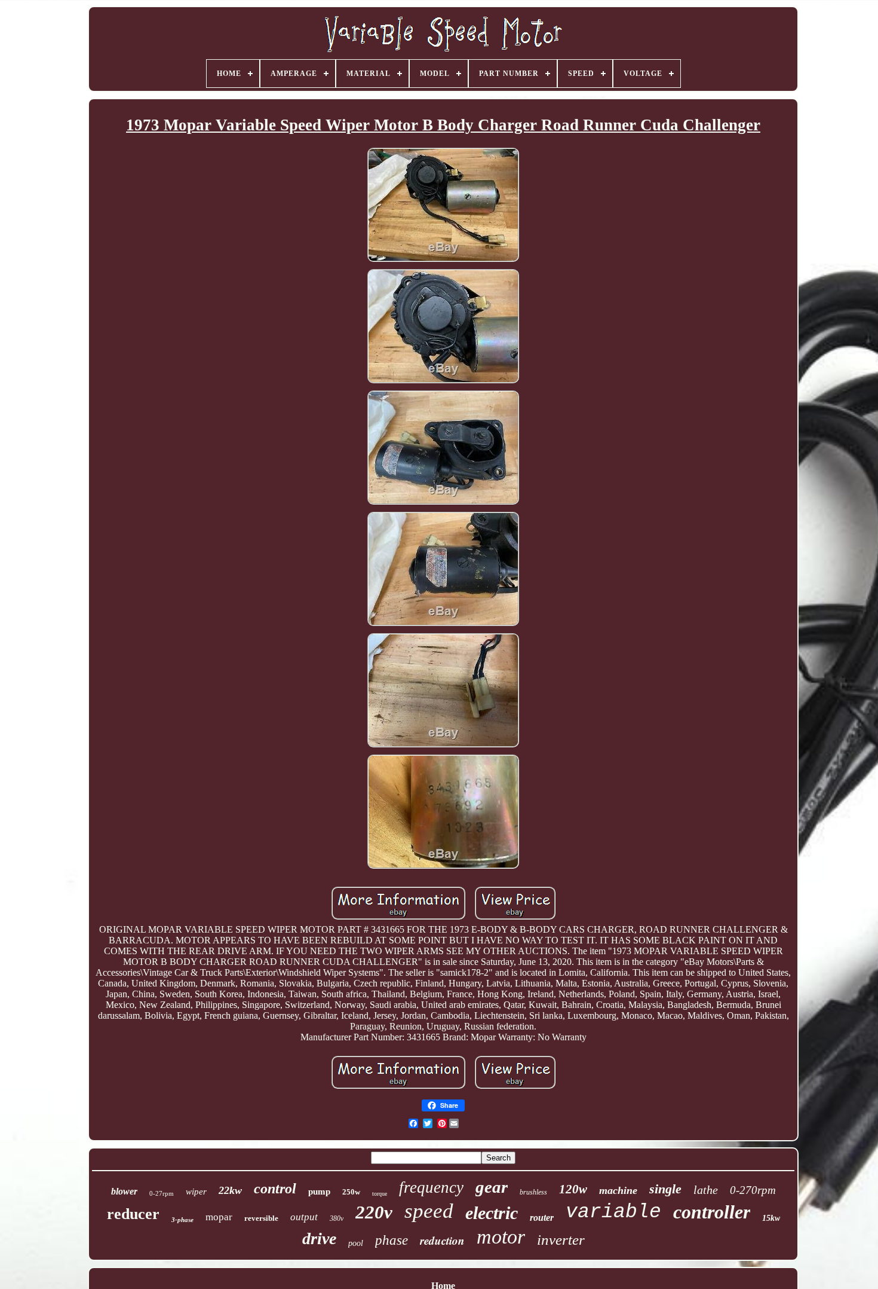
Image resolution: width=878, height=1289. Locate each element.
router (542, 1217)
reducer (133, 1214)
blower (124, 1191)
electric (491, 1213)
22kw (230, 1190)
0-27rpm (161, 1193)
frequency (431, 1187)
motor (501, 1237)
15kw (771, 1218)
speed (428, 1211)
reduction (442, 1240)
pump (319, 1191)
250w (351, 1191)
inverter (561, 1240)
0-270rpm (753, 1190)
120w (573, 1189)
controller (711, 1212)
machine (618, 1190)
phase (391, 1240)
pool (355, 1243)
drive (319, 1238)
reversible (261, 1218)
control (275, 1188)
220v (373, 1212)
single (665, 1188)
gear (491, 1186)
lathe (705, 1189)
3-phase (182, 1219)
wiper (196, 1191)
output (304, 1217)
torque (379, 1193)
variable (613, 1212)
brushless (533, 1192)
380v (336, 1218)
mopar (218, 1217)
